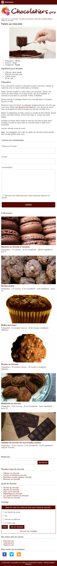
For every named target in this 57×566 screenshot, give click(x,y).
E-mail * (5, 157)
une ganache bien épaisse (25, 107)
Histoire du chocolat (11, 488)
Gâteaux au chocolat (11, 473)
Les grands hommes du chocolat (15, 496)
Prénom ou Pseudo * (10, 146)
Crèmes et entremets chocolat (15, 475)
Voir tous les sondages (28, 531)
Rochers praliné (7, 286)
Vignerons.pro (8, 545)
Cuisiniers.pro (8, 543)
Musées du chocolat (11, 490)
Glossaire (28, 564)
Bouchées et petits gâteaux (43, 19)
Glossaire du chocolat (11, 498)
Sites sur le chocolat (11, 492)
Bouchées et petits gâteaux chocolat (17, 477)
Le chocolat (14, 19)
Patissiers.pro (8, 541)
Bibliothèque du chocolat (12, 494)
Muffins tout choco (9, 325)
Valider (28, 205)
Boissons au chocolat (11, 479)
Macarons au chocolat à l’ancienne (15, 247)
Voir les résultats (16, 527)
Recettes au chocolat (26, 19)
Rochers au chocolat (9, 364)
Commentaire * (7, 167)
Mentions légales (49, 562)
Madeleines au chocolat (11, 403)
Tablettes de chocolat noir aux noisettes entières (21, 443)
